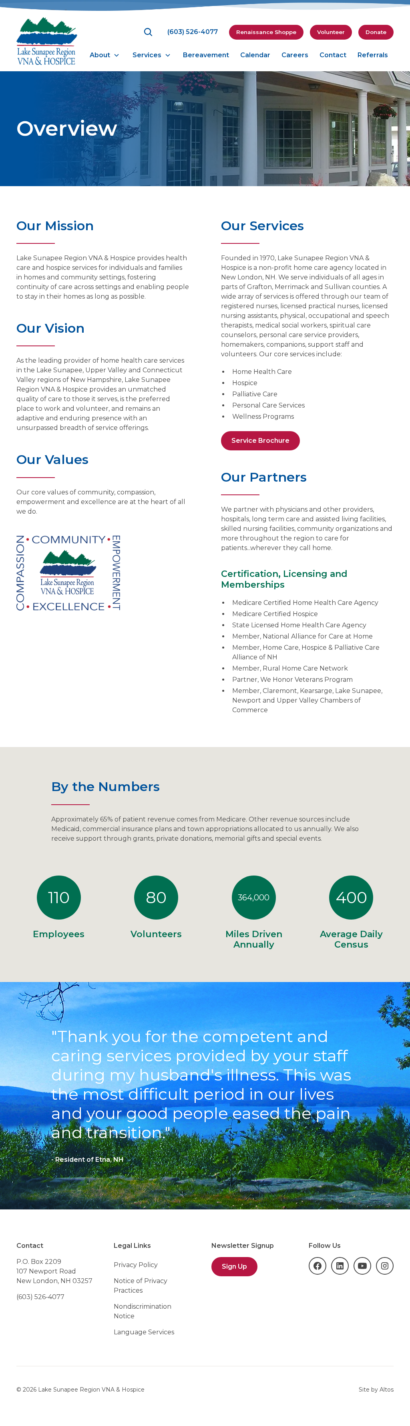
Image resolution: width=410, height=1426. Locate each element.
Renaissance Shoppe (266, 32)
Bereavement (206, 55)
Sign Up (234, 1266)
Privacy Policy (136, 1265)
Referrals (373, 55)
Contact (333, 55)
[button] (104, 55)
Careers (294, 55)
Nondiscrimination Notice (142, 1311)
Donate (376, 32)
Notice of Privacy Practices (140, 1285)
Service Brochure (260, 440)
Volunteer (331, 32)
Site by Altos (376, 1389)
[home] (46, 41)
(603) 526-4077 (40, 1297)
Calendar (255, 55)
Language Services (144, 1332)
